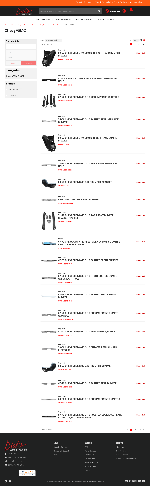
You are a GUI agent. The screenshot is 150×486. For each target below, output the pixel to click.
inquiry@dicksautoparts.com (18, 461)
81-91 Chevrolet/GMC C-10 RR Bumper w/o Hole (86, 331)
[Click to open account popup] (124, 11)
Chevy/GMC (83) (15, 76)
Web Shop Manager (97, 481)
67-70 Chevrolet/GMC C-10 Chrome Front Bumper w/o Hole (88, 314)
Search (29, 63)
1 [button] (130, 44)
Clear (13, 63)
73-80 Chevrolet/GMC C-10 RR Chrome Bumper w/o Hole (88, 165)
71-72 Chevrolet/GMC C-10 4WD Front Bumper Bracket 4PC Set (86, 216)
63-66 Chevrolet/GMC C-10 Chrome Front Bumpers (89, 399)
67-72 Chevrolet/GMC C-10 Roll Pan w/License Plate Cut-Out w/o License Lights (90, 416)
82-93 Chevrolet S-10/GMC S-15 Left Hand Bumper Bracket (88, 139)
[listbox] (21, 46)
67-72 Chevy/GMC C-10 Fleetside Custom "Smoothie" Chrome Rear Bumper (89, 243)
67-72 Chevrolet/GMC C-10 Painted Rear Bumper (87, 383)
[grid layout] (140, 40)
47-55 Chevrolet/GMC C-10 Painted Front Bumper (88, 260)
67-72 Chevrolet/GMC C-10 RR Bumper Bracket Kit (88, 97)
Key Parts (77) (15, 89)
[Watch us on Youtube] (10, 481)
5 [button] (140, 44)
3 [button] (135, 44)
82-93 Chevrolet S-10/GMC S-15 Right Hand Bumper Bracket (89, 54)
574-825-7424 (12, 454)
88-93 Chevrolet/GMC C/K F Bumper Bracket (85, 182)
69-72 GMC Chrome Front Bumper (78, 199)
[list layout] (144, 40)
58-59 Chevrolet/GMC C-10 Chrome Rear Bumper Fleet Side (87, 349)
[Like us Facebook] (6, 481)
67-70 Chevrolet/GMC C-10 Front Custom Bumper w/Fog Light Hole (88, 277)
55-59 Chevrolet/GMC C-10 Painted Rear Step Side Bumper (88, 121)
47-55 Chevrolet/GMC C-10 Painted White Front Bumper (87, 296)
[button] (70, 11)
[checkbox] (6, 89)
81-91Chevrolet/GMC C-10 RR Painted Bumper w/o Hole (88, 80)
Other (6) (13, 95)
